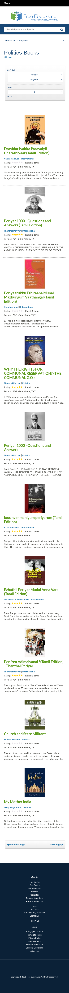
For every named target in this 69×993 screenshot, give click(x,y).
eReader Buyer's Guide (34, 913)
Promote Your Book (34, 898)
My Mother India (17, 801)
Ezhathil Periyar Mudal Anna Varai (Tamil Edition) (32, 591)
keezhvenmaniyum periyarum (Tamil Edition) (33, 519)
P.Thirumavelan (11, 527)
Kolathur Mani (11, 307)
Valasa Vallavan (11, 158)
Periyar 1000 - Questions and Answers (27, 447)
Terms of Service (34, 935)
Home (8, 57)
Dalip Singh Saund (13, 807)
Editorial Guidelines (34, 944)
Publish (34, 892)
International (27, 158)
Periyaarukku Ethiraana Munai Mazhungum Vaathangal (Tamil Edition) (29, 297)
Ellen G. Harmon (12, 739)
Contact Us (34, 916)
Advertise (34, 951)
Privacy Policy (34, 938)
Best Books (34, 885)
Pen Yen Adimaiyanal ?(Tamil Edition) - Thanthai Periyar (34, 663)
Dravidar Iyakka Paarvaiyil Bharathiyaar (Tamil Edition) (26, 150)
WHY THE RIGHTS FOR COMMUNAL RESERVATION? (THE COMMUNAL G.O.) (32, 373)
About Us (34, 909)
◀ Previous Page (16, 844)
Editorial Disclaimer (34, 948)
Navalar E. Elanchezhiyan (16, 599)
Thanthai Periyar (12, 230)
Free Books (34, 882)
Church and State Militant (25, 733)
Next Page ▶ (56, 844)
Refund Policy (34, 941)
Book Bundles (34, 888)
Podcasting (34, 895)
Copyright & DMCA (34, 932)
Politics (26, 383)
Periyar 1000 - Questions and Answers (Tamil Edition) (27, 222)
